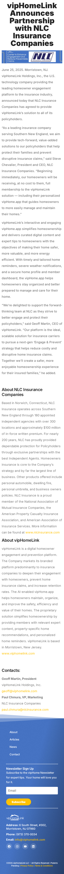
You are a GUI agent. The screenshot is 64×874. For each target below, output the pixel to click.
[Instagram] (17, 846)
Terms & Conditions (44, 866)
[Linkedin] (33, 846)
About (13, 732)
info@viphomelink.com (30, 839)
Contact (15, 754)
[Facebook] (9, 846)
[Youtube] (25, 846)
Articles (14, 739)
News (13, 747)
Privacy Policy (26, 866)
